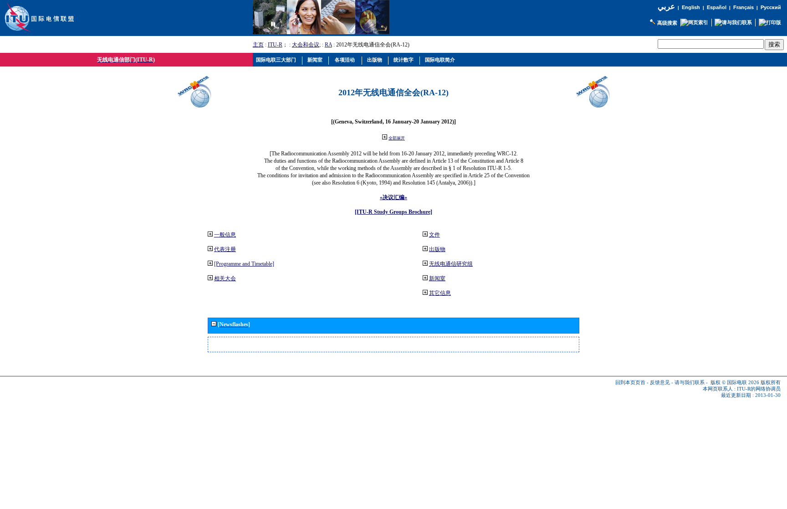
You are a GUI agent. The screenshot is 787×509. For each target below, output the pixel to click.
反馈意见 (660, 382)
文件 (434, 234)
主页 (258, 44)
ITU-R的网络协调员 (759, 388)
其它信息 (440, 293)
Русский (771, 7)
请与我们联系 (690, 382)
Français (743, 7)
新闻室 (437, 278)
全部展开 (396, 138)
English (691, 7)
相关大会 (225, 278)
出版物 (437, 249)
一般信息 (225, 234)
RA (328, 44)
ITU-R (275, 44)
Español (716, 7)
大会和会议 (305, 44)
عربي (666, 6)
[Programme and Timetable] (244, 264)
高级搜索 (667, 23)
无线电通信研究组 (451, 264)
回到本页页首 (630, 382)
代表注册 (225, 249)
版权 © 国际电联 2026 (734, 382)
